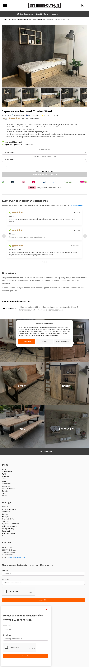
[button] (83, 28)
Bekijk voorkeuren (62, 341)
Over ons (5, 521)
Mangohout (6, 486)
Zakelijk (4, 491)
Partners (5, 536)
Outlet (4, 493)
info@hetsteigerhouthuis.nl (16, 557)
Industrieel (5, 476)
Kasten (4, 481)
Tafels (4, 474)
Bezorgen (5, 516)
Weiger (44, 341)
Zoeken (4, 469)
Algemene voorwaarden (10, 524)
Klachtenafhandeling (9, 533)
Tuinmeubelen (7, 472)
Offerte (4, 496)
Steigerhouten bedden (23, 19)
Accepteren (26, 341)
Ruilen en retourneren (9, 526)
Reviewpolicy (6, 531)
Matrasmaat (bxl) (44, 149)
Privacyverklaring (8, 529)
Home (4, 19)
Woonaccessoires (8, 489)
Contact (5, 507)
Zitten (4, 479)
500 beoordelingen (76, 205)
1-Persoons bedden (38, 19)
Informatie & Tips (8, 519)
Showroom (6, 512)
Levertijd (5, 514)
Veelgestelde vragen (9, 509)
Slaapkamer (11, 19)
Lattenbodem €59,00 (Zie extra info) (45, 156)
